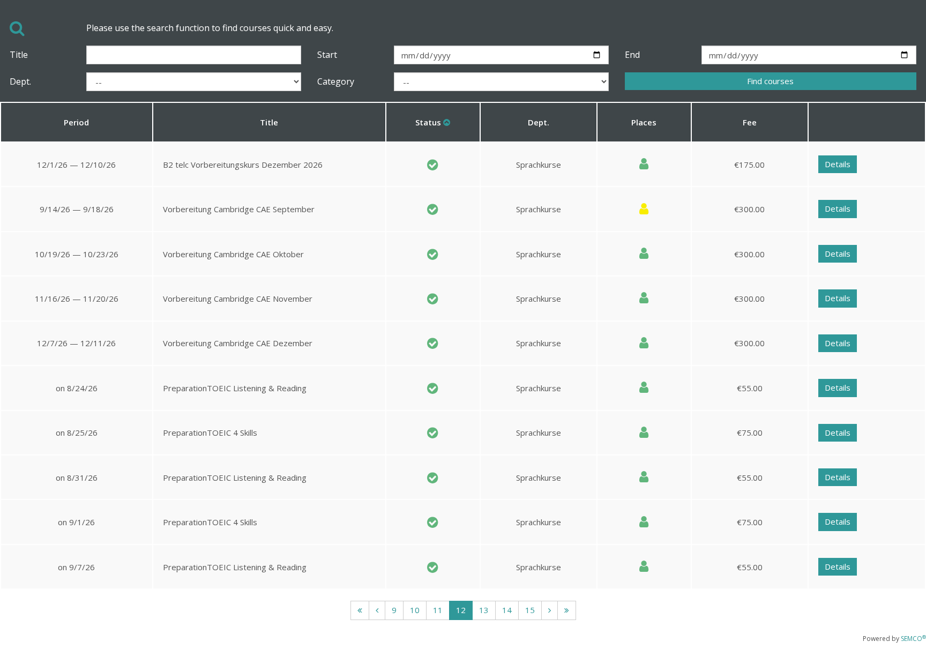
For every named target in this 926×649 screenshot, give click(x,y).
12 (461, 610)
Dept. (20, 81)
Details (837, 164)
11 (438, 610)
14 (507, 610)
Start (327, 55)
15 (530, 610)
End (632, 55)
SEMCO (913, 638)
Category (335, 81)
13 (484, 610)
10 (415, 610)
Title (19, 55)
